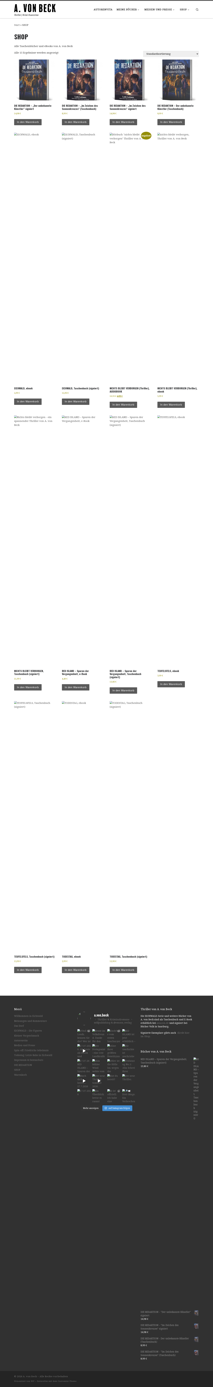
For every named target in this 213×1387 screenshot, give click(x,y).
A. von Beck (30, 1376)
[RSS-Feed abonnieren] (174, 1377)
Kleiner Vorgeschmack (26, 1035)
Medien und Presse (24, 1045)
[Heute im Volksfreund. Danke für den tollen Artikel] (99, 1036)
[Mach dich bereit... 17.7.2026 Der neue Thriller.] (84, 1081)
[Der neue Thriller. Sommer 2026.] (99, 1081)
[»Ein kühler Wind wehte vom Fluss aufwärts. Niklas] (99, 1066)
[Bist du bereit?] (114, 1081)
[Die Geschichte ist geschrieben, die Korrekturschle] (129, 1051)
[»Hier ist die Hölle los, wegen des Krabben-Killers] (114, 1066)
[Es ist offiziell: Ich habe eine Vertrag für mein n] (114, 1096)
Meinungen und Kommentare (30, 1021)
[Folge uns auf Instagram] (188, 1377)
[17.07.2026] (84, 1096)
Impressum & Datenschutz (28, 1060)
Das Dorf (19, 1025)
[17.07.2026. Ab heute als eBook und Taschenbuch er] (84, 1051)
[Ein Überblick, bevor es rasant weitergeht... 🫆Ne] (99, 1096)
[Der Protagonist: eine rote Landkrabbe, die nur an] (99, 1051)
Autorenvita (21, 1040)
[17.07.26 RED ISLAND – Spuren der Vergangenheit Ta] (84, 1066)
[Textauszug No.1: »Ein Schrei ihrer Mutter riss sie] (129, 1066)
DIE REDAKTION (23, 1065)
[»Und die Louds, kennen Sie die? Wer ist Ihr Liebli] (84, 1036)
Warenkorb (20, 1075)
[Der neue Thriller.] (129, 1081)
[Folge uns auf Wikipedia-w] (198, 1377)
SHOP (17, 1070)
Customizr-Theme (67, 1381)
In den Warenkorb (28, 122)
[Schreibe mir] (179, 1377)
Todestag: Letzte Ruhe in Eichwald (33, 1055)
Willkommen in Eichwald (28, 1016)
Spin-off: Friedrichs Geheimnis (31, 1050)
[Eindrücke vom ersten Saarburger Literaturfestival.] (114, 1036)
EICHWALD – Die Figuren (28, 1030)
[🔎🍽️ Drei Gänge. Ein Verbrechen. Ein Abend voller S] (129, 1096)
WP (32, 1381)
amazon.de (163, 1023)
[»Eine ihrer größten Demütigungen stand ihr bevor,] (114, 1051)
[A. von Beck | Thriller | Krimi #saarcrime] (35, 7)
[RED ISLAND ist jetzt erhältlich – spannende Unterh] (129, 1036)
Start (17, 25)
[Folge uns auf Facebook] (183, 1377)
